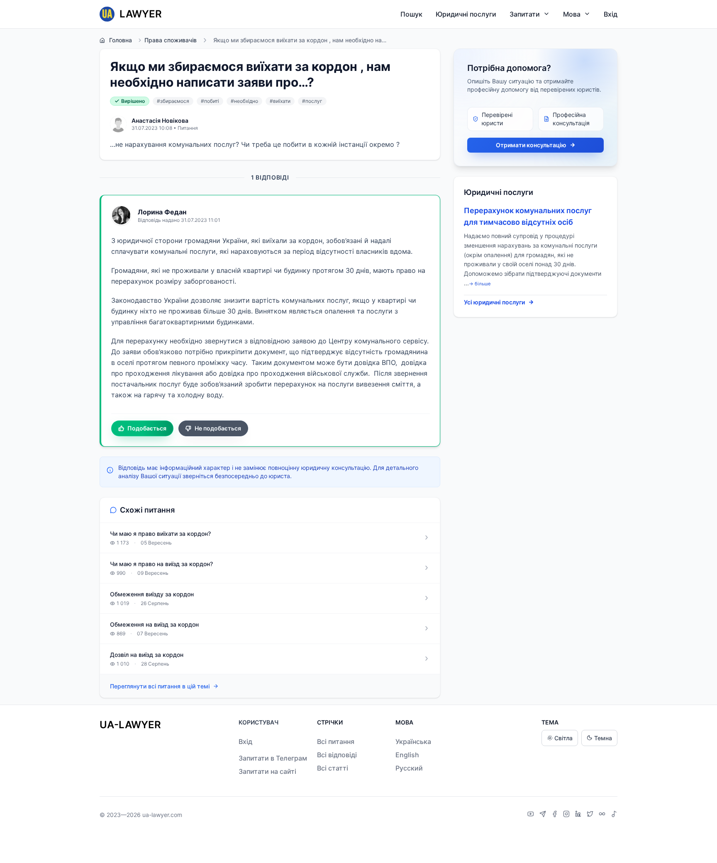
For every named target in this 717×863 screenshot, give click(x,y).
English (407, 755)
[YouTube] (531, 815)
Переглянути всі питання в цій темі (160, 686)
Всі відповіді (337, 755)
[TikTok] (614, 815)
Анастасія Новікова (160, 120)
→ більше (480, 284)
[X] (591, 815)
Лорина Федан (162, 212)
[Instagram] (567, 815)
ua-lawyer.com (162, 814)
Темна (603, 737)
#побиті (210, 101)
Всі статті (332, 768)
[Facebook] (555, 815)
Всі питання (335, 741)
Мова (571, 14)
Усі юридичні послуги (494, 302)
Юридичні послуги (466, 14)
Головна (120, 40)
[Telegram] (543, 815)
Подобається (146, 428)
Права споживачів (170, 40)
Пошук (411, 14)
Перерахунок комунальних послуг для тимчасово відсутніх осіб (528, 216)
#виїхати (280, 101)
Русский (409, 768)
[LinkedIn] (579, 815)
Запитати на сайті (267, 771)
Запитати (525, 14)
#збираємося (173, 101)
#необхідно (244, 101)
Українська (413, 741)
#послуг (312, 101)
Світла (563, 737)
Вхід (610, 14)
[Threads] (603, 815)
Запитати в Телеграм (273, 758)
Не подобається (218, 428)
